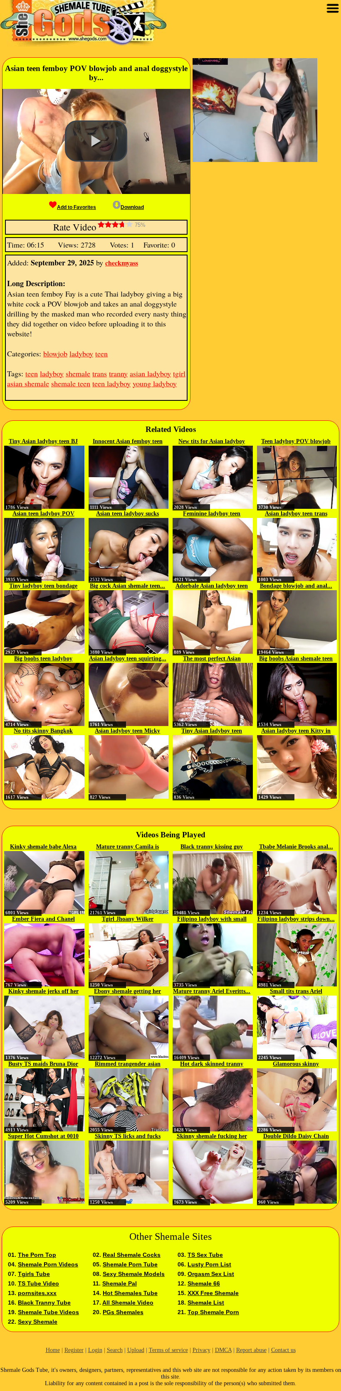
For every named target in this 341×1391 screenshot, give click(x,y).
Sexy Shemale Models (134, 1274)
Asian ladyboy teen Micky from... (127, 731)
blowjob (55, 353)
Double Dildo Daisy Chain (296, 1136)
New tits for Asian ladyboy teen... (211, 442)
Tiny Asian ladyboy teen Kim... (211, 731)
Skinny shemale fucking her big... (212, 1137)
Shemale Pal (119, 1283)
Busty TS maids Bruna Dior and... (43, 1064)
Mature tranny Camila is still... (127, 847)
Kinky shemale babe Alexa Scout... (43, 847)
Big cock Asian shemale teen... (127, 586)
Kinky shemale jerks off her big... (43, 992)
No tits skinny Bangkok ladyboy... (43, 731)
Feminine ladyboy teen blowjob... (211, 514)
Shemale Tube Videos (48, 1312)
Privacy (201, 1350)
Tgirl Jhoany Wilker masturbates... (127, 919)
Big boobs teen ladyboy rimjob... (43, 659)
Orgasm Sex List (211, 1274)
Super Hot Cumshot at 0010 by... (43, 1137)
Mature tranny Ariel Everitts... (211, 991)
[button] (96, 141)
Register (74, 1350)
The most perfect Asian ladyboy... (212, 659)
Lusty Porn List (209, 1264)
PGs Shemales (123, 1312)
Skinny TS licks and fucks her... (128, 1137)
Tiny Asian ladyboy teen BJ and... (43, 442)
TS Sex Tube (205, 1254)
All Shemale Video (127, 1302)
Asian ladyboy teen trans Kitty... (296, 514)
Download (132, 207)
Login (95, 1350)
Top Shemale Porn (213, 1312)
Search (115, 1350)
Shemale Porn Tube (130, 1264)
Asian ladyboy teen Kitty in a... (296, 731)
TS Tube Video (38, 1283)
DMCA (223, 1350)
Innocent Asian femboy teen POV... (128, 442)
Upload (135, 1350)
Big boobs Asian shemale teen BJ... (296, 659)
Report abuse (251, 1350)
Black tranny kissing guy (211, 847)
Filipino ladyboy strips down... (296, 919)
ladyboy (81, 353)
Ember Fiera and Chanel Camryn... (43, 919)
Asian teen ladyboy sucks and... (127, 514)
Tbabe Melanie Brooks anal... (296, 847)
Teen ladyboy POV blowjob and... (296, 442)
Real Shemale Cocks (132, 1254)
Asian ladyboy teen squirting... (127, 658)
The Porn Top (37, 1254)
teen (101, 353)
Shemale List (206, 1302)
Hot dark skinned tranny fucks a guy (211, 1064)
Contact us (283, 1350)
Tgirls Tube (34, 1274)
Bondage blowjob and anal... (296, 586)
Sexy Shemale (37, 1321)
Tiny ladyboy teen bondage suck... (43, 586)
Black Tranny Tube (44, 1302)
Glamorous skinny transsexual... (296, 1064)
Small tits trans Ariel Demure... (296, 992)
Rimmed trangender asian (128, 1064)
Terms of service (168, 1350)
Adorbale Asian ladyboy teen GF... (211, 586)
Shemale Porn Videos (48, 1264)
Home (53, 1350)
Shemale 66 (204, 1283)
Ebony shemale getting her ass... (127, 992)
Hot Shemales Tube (130, 1293)
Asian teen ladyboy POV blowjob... (43, 514)
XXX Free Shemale (213, 1293)
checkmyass (121, 262)
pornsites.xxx (37, 1293)
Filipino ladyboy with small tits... (212, 919)
